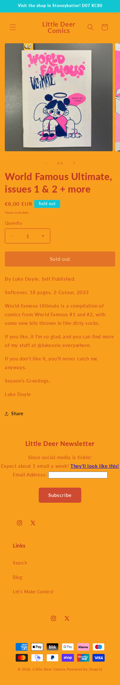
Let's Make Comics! (33, 591)
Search (20, 562)
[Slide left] (46, 163)
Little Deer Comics (49, 669)
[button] (13, 27)
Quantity (13, 223)
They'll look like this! (94, 466)
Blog (17, 577)
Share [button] (17, 413)
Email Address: (30, 474)
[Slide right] (74, 163)
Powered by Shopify (85, 669)
